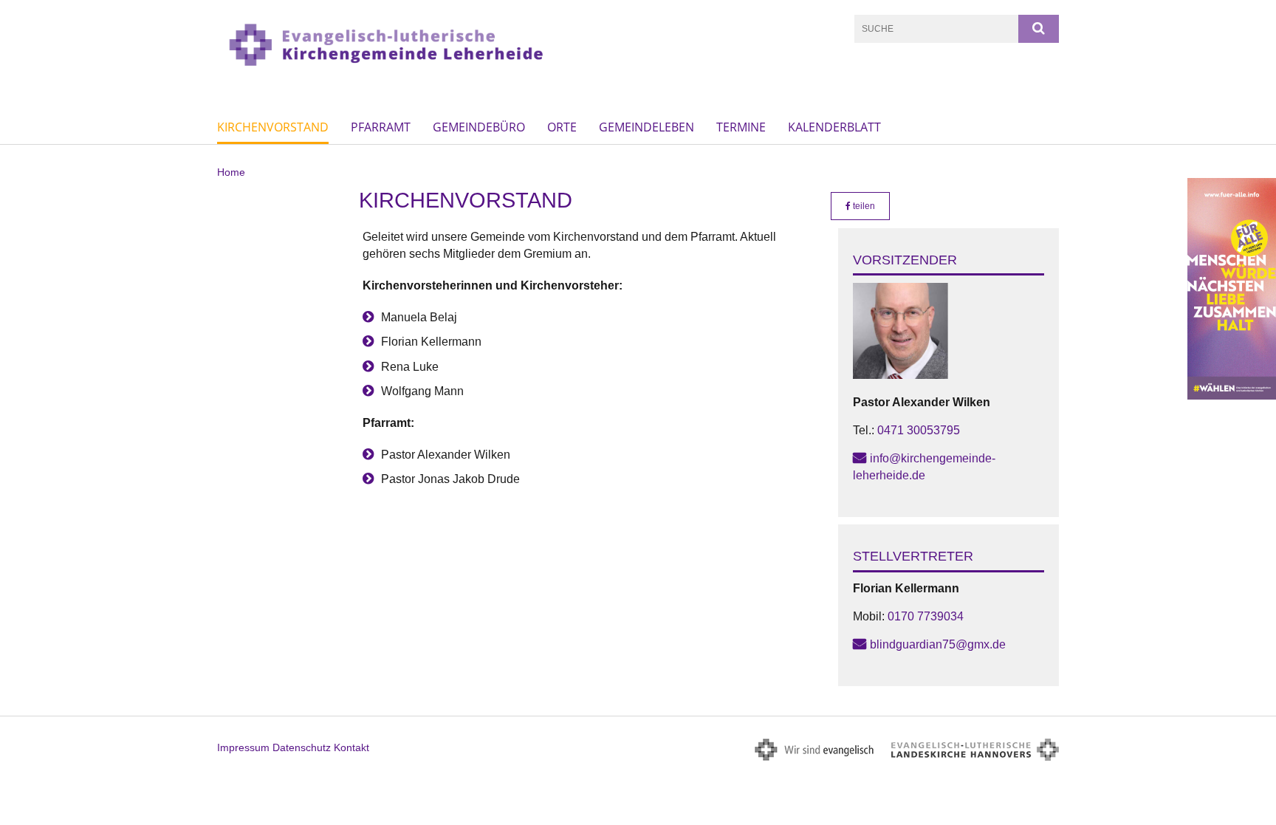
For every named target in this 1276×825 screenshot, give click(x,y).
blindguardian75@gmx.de (938, 644)
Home (231, 172)
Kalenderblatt (834, 127)
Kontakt (351, 747)
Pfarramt (381, 127)
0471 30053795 (918, 430)
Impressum (243, 747)
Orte (562, 127)
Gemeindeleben (646, 127)
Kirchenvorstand (273, 127)
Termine (741, 127)
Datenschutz (301, 747)
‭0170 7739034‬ (926, 616)
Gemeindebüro (479, 127)
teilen (863, 206)
